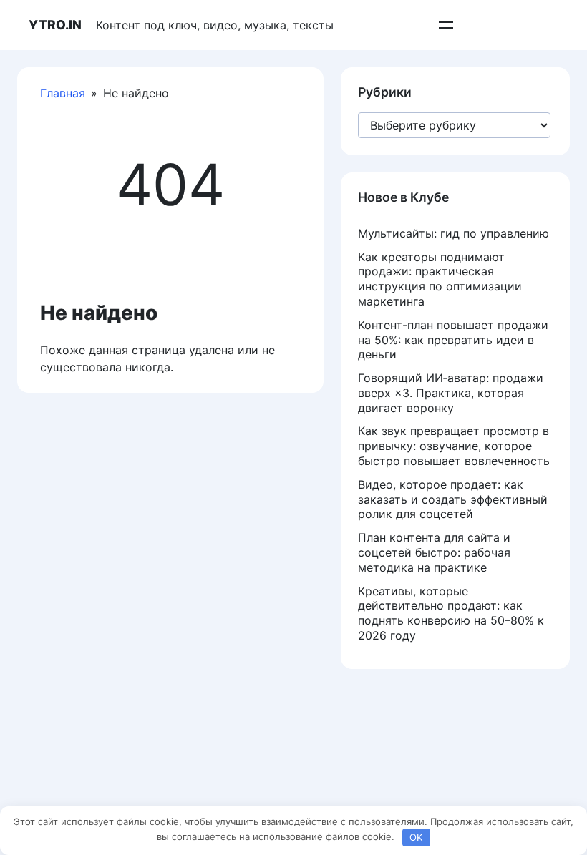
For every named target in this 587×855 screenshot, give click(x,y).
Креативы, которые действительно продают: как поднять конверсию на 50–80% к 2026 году (451, 613)
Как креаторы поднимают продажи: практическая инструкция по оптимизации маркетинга (440, 279)
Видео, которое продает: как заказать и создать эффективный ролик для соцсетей (453, 499)
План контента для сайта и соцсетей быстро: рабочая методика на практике (434, 552)
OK (415, 837)
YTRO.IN (55, 24)
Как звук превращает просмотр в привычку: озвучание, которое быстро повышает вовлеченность (454, 446)
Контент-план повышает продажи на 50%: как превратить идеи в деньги (453, 340)
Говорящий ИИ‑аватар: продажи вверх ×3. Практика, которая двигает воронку (450, 393)
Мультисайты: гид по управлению (453, 233)
